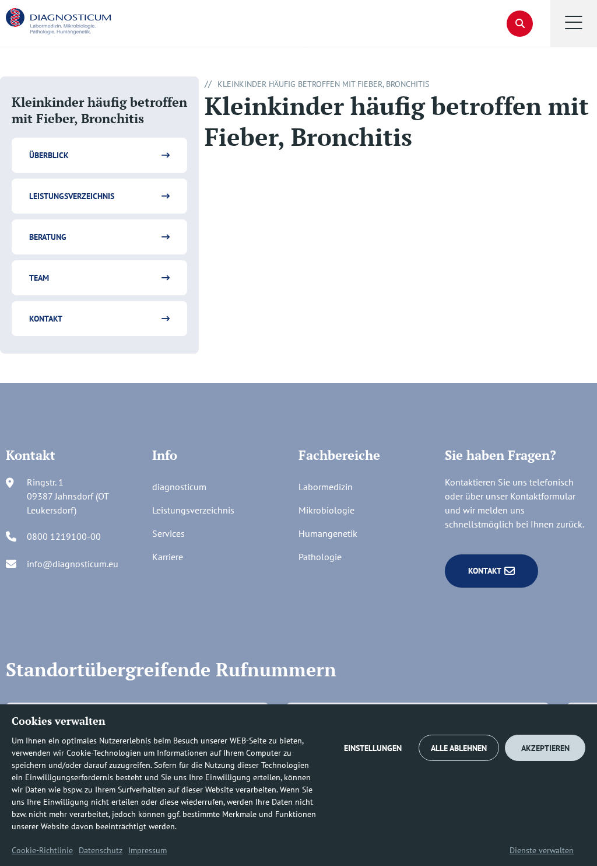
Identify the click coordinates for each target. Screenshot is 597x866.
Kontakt (45, 318)
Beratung (47, 237)
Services (168, 533)
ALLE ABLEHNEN (459, 748)
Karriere (167, 557)
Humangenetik (327, 533)
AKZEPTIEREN (545, 748)
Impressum (147, 850)
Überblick (49, 155)
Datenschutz (100, 850)
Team (39, 278)
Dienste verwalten (542, 850)
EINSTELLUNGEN (373, 748)
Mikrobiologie (326, 510)
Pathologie (320, 557)
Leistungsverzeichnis (71, 196)
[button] (573, 23)
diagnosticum (179, 487)
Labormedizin (325, 487)
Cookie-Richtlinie (42, 850)
